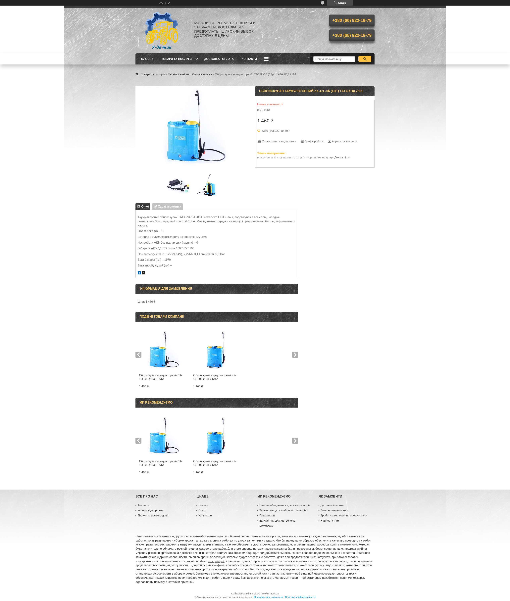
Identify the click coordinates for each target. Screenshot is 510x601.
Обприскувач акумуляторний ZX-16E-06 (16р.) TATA (214, 377)
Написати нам (330, 520)
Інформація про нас (150, 510)
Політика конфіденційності (300, 597)
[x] (143, 273)
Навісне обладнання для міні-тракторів (284, 505)
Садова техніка (202, 74)
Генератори (267, 515)
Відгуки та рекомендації (152, 515)
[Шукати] (364, 59)
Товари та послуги (176, 58)
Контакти (249, 58)
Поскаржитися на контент (268, 597)
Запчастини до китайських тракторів (282, 510)
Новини (203, 505)
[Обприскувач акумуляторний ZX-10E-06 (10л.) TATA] (162, 349)
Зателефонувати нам (334, 510)
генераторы (216, 561)
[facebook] (139, 273)
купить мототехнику (343, 544)
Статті (202, 510)
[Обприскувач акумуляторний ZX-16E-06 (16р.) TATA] (216, 349)
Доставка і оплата (219, 58)
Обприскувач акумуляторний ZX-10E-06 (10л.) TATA (160, 377)
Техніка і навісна (178, 74)
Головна (146, 58)
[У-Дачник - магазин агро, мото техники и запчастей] (161, 29)
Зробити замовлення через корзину (344, 515)
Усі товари (205, 515)
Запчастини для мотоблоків (277, 520)
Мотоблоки (266, 525)
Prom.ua (274, 593)
